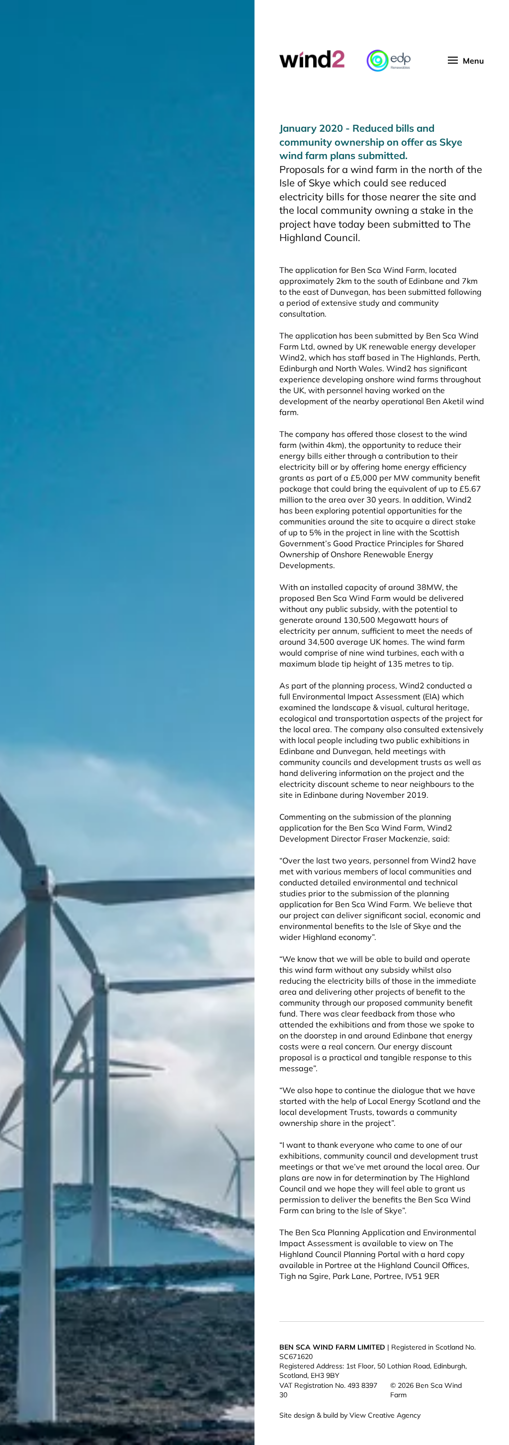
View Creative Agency (385, 1415)
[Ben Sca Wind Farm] (361, 61)
